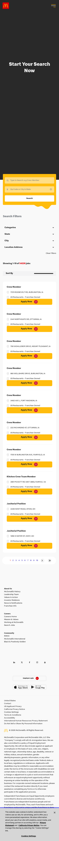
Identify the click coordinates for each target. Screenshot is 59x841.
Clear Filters (51, 253)
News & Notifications (13, 603)
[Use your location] (52, 189)
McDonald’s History (12, 592)
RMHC (7, 636)
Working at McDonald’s (13, 622)
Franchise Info (10, 606)
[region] (29, 824)
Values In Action (11, 597)
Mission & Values (11, 620)
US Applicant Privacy (13, 706)
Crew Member (14, 287)
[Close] (55, 813)
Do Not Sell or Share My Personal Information (23, 724)
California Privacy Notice (14, 709)
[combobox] (29, 189)
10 (37, 560)
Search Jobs (9, 625)
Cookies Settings (11, 712)
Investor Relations (12, 600)
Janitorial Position (16, 504)
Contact (7, 704)
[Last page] (50, 560)
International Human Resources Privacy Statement (26, 721)
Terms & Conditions (12, 715)
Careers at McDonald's (6, 5)
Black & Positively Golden (15, 642)
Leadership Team (11, 595)
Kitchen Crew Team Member (21, 477)
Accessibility (9, 718)
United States (10, 701)
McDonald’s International (14, 639)
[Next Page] (42, 560)
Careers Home (10, 617)
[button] (53, 5)
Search (29, 198)
